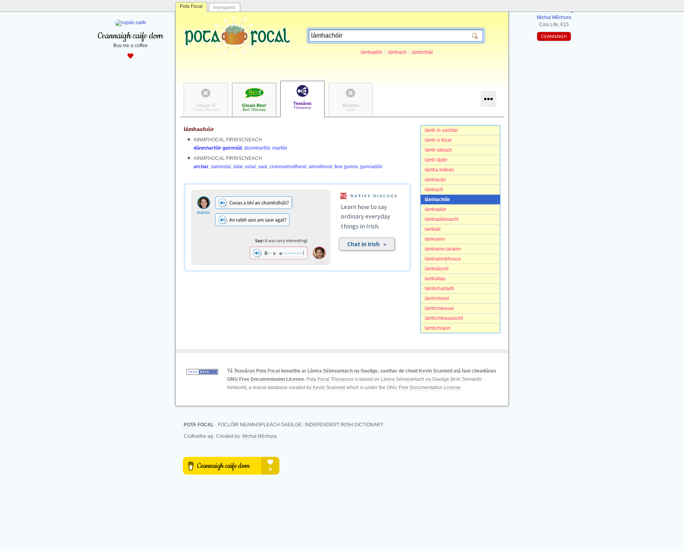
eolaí (250, 166)
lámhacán (435, 179)
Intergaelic (224, 7)
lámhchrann (437, 328)
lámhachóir (437, 199)
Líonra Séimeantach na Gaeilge (343, 371)
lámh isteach (438, 150)
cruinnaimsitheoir (288, 166)
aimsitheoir (320, 166)
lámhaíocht (436, 269)
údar (238, 166)
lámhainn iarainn (443, 249)
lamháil (433, 229)
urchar (201, 166)
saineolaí (221, 166)
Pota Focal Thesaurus (329, 379)
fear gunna (346, 166)
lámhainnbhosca (443, 259)
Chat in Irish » (366, 244)
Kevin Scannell (435, 371)
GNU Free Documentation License (265, 379)
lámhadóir (371, 52)
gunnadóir (371, 166)
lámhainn (435, 239)
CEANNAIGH (554, 36)
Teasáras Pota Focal (257, 371)
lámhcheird (437, 298)
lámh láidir (436, 160)
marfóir (279, 148)
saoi (262, 166)
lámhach (397, 52)
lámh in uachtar (441, 130)
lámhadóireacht (441, 219)
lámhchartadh (439, 288)
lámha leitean (439, 170)
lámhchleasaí (439, 308)
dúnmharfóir (257, 148)
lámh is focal (438, 140)
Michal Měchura (259, 436)
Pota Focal (191, 6)
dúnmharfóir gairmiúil (218, 148)
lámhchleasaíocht (444, 318)
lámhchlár (422, 52)
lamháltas (435, 278)
